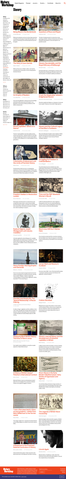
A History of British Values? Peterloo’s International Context (25, 374)
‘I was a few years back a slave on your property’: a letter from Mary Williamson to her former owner (24, 412)
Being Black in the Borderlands (24, 32)
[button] (64, 3)
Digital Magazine (19, 3)
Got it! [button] (62, 476)
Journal (35, 3)
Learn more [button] (23, 476)
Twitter (63, 472)
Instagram (62, 470)
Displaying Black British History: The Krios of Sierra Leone (24, 337)
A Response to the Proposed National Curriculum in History (24, 446)
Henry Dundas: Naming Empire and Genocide (24, 266)
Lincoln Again (44, 449)
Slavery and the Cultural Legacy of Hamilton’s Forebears (50, 127)
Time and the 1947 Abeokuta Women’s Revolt (49, 195)
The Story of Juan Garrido (22, 63)
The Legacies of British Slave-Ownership (50, 412)
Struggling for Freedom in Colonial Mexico (48, 160)
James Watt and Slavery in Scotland (49, 265)
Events (42, 3)
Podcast (28, 3)
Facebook (62, 469)
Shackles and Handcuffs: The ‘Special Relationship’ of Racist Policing (24, 300)
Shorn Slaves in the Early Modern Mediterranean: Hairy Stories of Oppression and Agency (50, 375)
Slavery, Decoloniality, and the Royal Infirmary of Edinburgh (50, 64)
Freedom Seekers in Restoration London (25, 195)
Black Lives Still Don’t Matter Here (49, 230)
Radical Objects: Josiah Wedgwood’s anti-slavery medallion (22, 231)
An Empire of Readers (21, 95)
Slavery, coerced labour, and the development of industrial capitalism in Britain (51, 338)
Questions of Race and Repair (50, 32)
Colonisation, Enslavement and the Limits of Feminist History (24, 162)
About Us (57, 3)
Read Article (25, 30)
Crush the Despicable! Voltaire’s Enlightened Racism (50, 96)
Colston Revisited (45, 300)
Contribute (50, 3)
